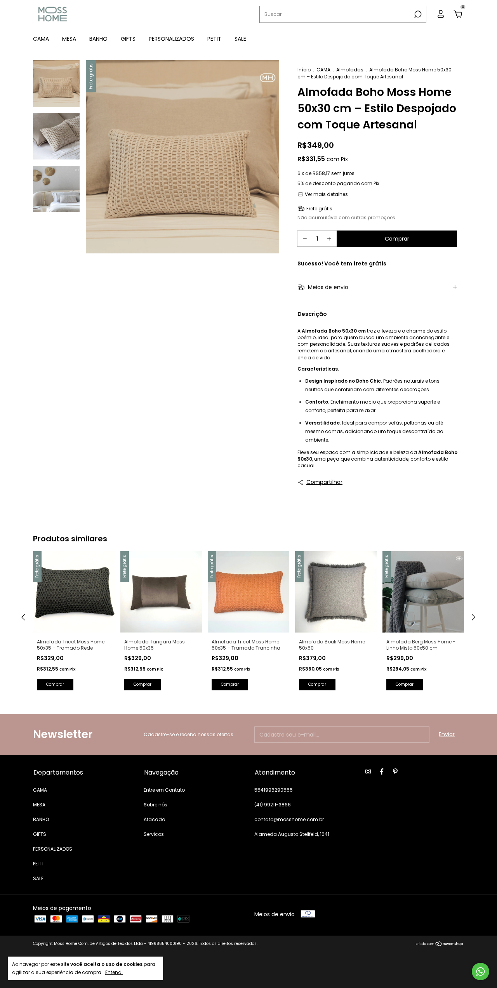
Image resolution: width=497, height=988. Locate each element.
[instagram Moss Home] (368, 771)
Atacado (154, 819)
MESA (69, 39)
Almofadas (349, 69)
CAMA (41, 39)
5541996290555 (273, 790)
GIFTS (128, 39)
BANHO (98, 39)
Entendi (114, 972)
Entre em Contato (164, 790)
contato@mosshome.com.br (289, 819)
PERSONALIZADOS (171, 39)
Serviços (154, 834)
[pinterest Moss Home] (395, 771)
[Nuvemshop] (439, 944)
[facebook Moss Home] (382, 771)
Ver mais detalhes (326, 194)
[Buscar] (417, 14)
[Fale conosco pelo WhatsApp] (480, 971)
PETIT (214, 39)
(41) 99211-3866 (272, 804)
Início (304, 69)
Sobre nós (155, 804)
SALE (240, 39)
